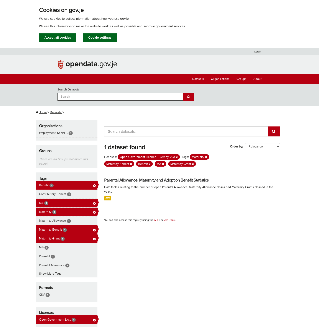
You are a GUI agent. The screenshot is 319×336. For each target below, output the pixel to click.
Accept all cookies (57, 37)
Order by (236, 146)
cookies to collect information (70, 19)
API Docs (169, 219)
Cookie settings (99, 37)
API (156, 219)
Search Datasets (68, 89)
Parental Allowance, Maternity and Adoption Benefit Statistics (156, 180)
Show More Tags (50, 273)
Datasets (198, 79)
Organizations (220, 79)
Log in (257, 51)
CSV (107, 198)
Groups (242, 79)
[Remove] (177, 157)
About (257, 79)
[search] (274, 131)
